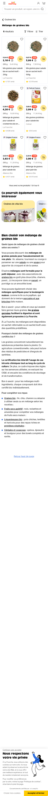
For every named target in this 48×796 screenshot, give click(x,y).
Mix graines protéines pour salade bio (35, 119)
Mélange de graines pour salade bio (11, 168)
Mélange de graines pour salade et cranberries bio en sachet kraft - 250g (11, 121)
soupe (37, 262)
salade (22, 262)
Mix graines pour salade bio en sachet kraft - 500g (36, 71)
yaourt (34, 280)
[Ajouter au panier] (20, 59)
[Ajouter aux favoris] (21, 39)
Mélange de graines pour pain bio (34, 168)
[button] (44, 210)
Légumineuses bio (13, 420)
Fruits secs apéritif (13, 409)
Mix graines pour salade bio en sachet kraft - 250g (13, 71)
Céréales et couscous (15, 430)
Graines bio (10, 20)
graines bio (7, 277)
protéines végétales (14, 426)
